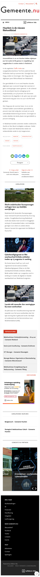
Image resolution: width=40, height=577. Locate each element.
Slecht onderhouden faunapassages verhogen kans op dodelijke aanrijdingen (19, 207)
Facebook (8, 531)
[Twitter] (20, 156)
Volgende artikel (26, 170)
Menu (7, 22)
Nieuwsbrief (30, 4)
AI (5, 507)
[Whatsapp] (27, 156)
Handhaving (9, 513)
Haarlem (15, 136)
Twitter (7, 534)
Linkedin (7, 537)
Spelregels (8, 555)
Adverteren (8, 548)
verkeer (7, 140)
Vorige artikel (15, 170)
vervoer (15, 140)
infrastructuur (26, 136)
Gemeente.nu (20, 11)
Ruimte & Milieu (17, 146)
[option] (21, 469)
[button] (32, 488)
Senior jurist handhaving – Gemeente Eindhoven (19, 346)
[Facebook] (16, 156)
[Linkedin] (23, 156)
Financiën (8, 510)
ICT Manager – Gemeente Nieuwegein (16, 352)
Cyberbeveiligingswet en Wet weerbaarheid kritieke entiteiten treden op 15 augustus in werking (18, 257)
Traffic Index (18, 68)
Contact (21, 4)
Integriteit (8, 516)
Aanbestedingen (10, 503)
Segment (7, 448)
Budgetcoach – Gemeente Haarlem (16, 422)
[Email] (12, 156)
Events (7, 540)
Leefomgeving (9, 519)
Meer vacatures (31, 375)
